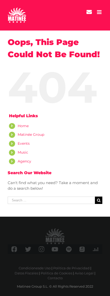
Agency (24, 161)
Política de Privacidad (71, 268)
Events (24, 143)
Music (23, 152)
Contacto (55, 278)
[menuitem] (89, 12)
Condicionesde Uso (35, 268)
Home (23, 126)
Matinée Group (31, 134)
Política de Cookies (56, 273)
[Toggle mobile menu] (99, 12)
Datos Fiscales (26, 273)
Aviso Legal (84, 273)
